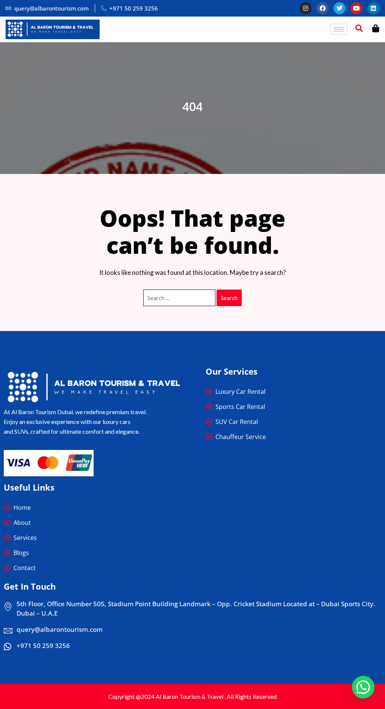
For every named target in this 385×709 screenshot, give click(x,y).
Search (229, 297)
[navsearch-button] (359, 29)
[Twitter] (339, 8)
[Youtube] (356, 8)
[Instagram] (306, 8)
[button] (363, 687)
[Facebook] (323, 8)
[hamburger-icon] (338, 29)
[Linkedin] (373, 8)
